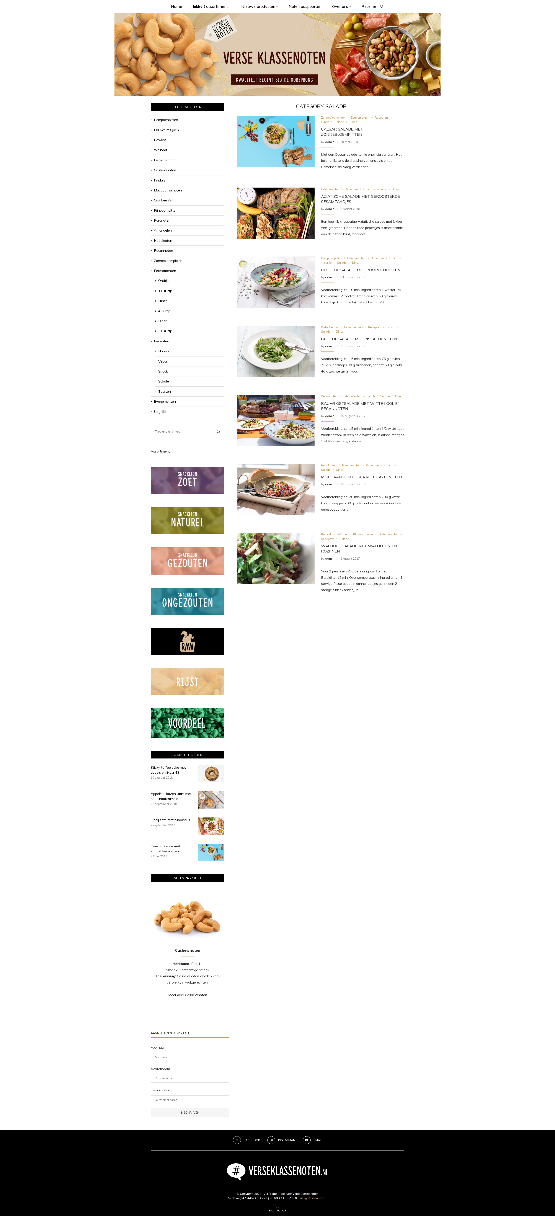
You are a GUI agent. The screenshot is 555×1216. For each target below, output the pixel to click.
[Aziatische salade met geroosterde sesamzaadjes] (276, 213)
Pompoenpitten (166, 120)
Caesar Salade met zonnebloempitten (342, 132)
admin (329, 142)
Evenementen (165, 401)
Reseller (369, 6)
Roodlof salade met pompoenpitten (360, 269)
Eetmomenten (165, 270)
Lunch (163, 301)
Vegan (163, 361)
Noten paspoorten (305, 6)
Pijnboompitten (166, 210)
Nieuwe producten (258, 6)
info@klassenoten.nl (313, 1198)
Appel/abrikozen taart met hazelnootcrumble (171, 796)
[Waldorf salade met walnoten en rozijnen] (276, 558)
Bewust (160, 140)
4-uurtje (164, 311)
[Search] (382, 6)
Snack (163, 371)
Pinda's (159, 180)
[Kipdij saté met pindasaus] (211, 826)
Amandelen (163, 230)
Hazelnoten (163, 240)
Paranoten (162, 220)
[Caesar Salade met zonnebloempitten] (276, 141)
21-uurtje (165, 331)
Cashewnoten (165, 170)
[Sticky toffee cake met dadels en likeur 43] (211, 773)
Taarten (164, 391)
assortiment (210, 6)
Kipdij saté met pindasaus (170, 820)
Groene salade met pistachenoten (359, 338)
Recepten (161, 341)
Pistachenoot (164, 160)
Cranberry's (163, 200)
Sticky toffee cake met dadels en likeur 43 (168, 769)
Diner (162, 321)
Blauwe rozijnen (166, 130)
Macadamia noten (168, 190)
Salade (163, 381)
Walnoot (160, 150)
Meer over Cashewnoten (187, 995)
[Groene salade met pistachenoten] (276, 351)
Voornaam (158, 1047)
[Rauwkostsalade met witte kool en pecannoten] (276, 420)
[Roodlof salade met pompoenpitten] (276, 282)
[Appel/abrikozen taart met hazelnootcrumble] (211, 800)
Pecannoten (163, 250)
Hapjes (163, 351)
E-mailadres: (160, 1090)
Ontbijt (163, 280)
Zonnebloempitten (168, 260)
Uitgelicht (161, 411)
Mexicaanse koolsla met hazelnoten (361, 476)
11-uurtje (165, 291)
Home (176, 6)
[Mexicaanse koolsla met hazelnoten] (276, 489)
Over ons (340, 6)
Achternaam (160, 1069)
